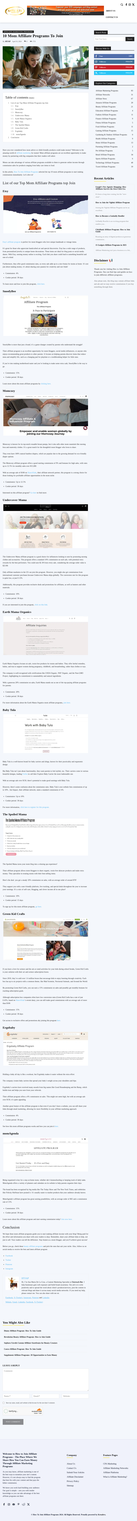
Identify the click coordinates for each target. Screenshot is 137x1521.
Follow (129, 61)
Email (14, 1302)
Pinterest (8, 1264)
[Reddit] (23, 1504)
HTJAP (7, 41)
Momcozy (19, 112)
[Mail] (13, 1504)
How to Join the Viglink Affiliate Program (113, 203)
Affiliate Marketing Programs (18, 32)
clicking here (46, 384)
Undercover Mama (22, 116)
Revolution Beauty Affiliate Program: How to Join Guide (27, 1337)
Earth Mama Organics (23, 119)
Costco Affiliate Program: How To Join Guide (22, 1349)
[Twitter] (133, 4)
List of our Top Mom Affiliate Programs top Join (29, 103)
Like (130, 56)
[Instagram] (129, 4)
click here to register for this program (34, 807)
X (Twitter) (18, 1298)
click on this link (41, 605)
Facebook (9, 1256)
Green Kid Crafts (21, 128)
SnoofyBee (19, 109)
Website (8, 1302)
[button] (122, 4)
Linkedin (45, 1298)
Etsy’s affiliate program (12, 242)
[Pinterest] (80, 41)
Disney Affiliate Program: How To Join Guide (22, 1331)
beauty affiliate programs (33, 1246)
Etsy (16, 106)
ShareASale (32, 473)
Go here (33, 493)
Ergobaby (18, 131)
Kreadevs (101, 1515)
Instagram (9, 1269)
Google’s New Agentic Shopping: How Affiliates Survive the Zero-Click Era (111, 188)
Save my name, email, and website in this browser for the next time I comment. (30, 1403)
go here (38, 907)
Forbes (25, 774)
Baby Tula (19, 122)
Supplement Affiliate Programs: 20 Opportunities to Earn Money (30, 1355)
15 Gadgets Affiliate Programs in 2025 (111, 245)
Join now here (66, 1219)
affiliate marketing (24, 153)
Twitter (8, 1260)
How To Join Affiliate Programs (26, 172)
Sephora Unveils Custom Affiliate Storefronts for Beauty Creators (30, 1343)
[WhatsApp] (86, 41)
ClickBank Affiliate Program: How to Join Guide (113, 231)
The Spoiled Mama (22, 125)
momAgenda (21, 134)
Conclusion (15, 138)
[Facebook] (126, 4)
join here (66, 703)
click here (40, 284)
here (58, 1021)
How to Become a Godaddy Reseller (110, 216)
